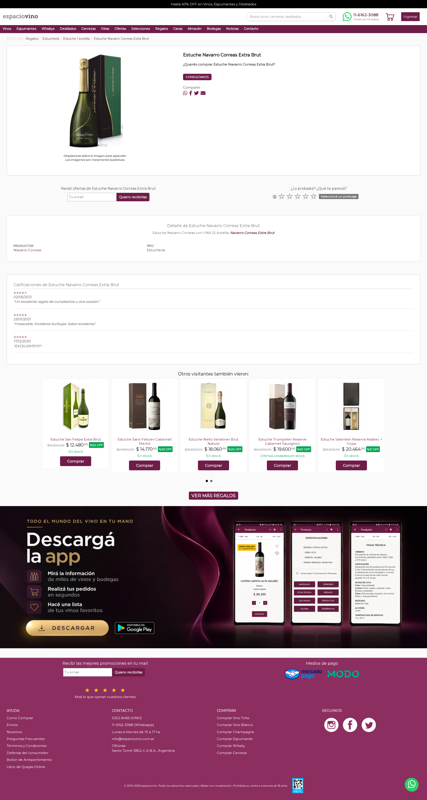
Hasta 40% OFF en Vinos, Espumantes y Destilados (213, 4)
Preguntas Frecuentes (26, 739)
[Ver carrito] (390, 16)
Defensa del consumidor (27, 753)
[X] (196, 93)
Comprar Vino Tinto (233, 718)
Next (379, 427)
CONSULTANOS (197, 77)
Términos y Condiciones (26, 746)
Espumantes (26, 29)
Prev (48, 427)
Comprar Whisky (231, 746)
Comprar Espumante (235, 739)
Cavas (177, 29)
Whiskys (48, 29)
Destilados (68, 29)
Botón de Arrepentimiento (29, 760)
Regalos (161, 29)
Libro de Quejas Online (26, 767)
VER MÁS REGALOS (213, 495)
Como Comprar (20, 718)
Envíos (12, 725)
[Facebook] (190, 93)
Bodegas (214, 29)
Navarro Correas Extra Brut (252, 233)
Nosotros (14, 732)
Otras (105, 29)
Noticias (232, 29)
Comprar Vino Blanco (235, 725)
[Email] (203, 93)
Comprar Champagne (235, 732)
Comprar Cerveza (232, 753)
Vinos (7, 29)
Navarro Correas (27, 250)
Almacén (194, 29)
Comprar (75, 461)
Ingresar (410, 16)
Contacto (251, 29)
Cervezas (88, 29)
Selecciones (140, 29)
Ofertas (120, 29)
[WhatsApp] (185, 93)
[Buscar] (330, 16)
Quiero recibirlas (133, 197)
